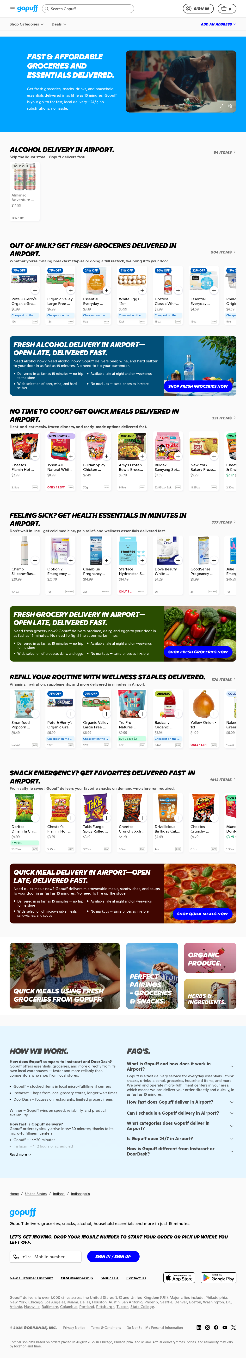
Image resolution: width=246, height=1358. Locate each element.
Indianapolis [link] (80, 1194)
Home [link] (14, 1194)
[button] (227, 8)
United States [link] (36, 1194)
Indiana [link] (59, 1194)
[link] (27, 9)
